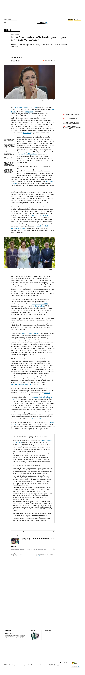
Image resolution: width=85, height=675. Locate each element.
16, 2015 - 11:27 (18, 57)
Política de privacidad (28, 672)
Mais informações (14, 555)
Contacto (5, 672)
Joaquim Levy (27, 133)
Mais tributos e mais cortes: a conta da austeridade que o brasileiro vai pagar (9, 164)
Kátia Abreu (29, 549)
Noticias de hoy (58, 672)
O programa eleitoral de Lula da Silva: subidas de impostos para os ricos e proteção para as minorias (72, 122)
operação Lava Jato (35, 418)
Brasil (7, 30)
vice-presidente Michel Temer (27, 154)
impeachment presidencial (39, 215)
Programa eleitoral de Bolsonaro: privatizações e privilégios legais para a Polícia (72, 127)
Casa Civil (35, 549)
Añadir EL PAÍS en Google (49, 60)
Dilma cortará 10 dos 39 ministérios (9, 158)
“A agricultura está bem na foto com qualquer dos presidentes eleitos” (9, 153)
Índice (55, 672)
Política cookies (22, 672)
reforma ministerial (15, 34)
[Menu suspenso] (5, 23)
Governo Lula (39, 306)
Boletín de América (9, 633)
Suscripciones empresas (47, 672)
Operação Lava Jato (15, 549)
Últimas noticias (67, 112)
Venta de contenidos (11, 672)
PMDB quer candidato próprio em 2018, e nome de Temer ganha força (9, 146)
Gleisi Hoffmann (23, 549)
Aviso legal (17, 672)
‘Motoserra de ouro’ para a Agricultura (9, 140)
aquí (39, 555)
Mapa (34, 672)
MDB (45, 549)
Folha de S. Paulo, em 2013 (30, 333)
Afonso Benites (15, 55)
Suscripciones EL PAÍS (39, 672)
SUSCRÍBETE (70, 19)
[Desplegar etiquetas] (54, 549)
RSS (52, 672)
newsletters (8, 630)
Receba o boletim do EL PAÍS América (20, 531)
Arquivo (33, 630)
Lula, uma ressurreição (71, 118)
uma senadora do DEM (40, 304)
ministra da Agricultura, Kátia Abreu (24, 107)
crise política (29, 112)
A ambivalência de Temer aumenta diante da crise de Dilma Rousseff (8, 171)
